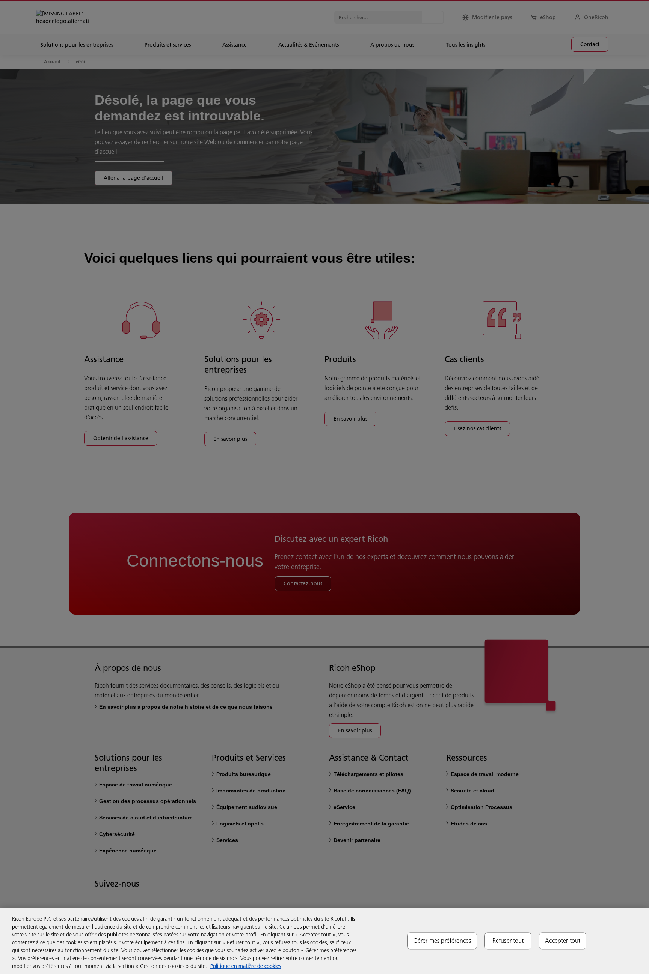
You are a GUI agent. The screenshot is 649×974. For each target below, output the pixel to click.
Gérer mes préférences (442, 940)
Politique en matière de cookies (245, 966)
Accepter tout (562, 940)
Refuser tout (508, 940)
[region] (324, 941)
